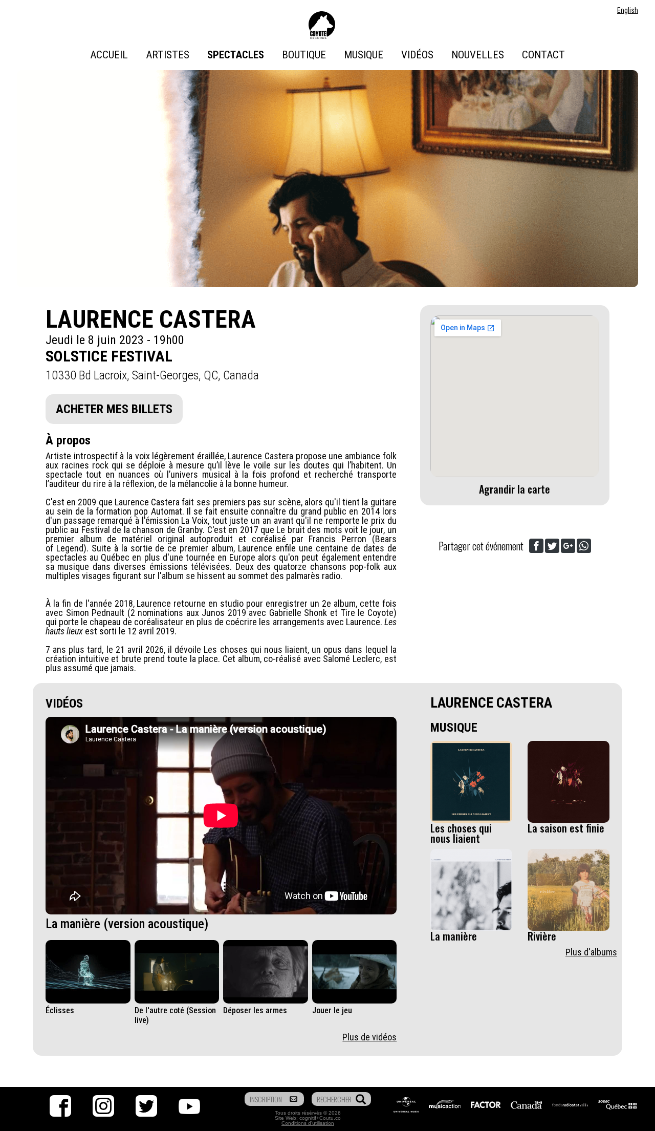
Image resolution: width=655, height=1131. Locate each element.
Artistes (167, 55)
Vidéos (417, 55)
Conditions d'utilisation (307, 1123)
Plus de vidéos (369, 1037)
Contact (543, 55)
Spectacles (235, 55)
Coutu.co (330, 1118)
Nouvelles (477, 55)
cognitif (307, 1118)
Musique (363, 55)
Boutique (304, 55)
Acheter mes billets (114, 409)
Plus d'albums (591, 952)
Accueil (109, 55)
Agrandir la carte (514, 489)
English (627, 10)
